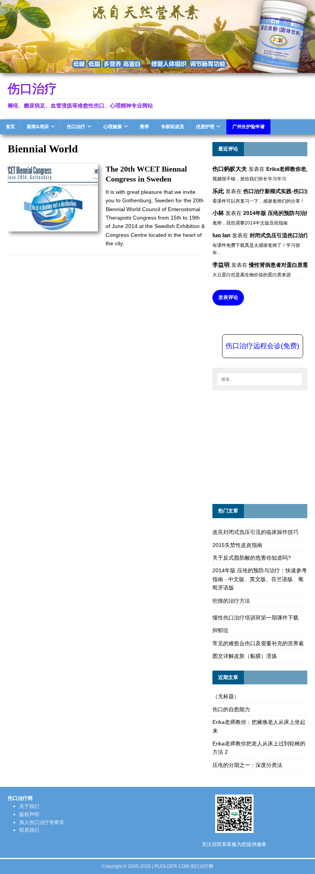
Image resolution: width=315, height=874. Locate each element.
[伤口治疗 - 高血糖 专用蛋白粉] (157, 68)
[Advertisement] (263, 446)
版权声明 (29, 814)
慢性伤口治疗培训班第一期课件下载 (255, 618)
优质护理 (205, 126)
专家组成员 (172, 126)
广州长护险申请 (248, 126)
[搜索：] (259, 379)
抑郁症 (220, 630)
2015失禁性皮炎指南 (237, 545)
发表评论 (228, 297)
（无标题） (225, 696)
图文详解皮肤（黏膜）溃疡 (244, 656)
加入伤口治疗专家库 (41, 822)
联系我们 (29, 830)
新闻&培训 (38, 126)
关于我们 (29, 806)
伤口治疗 (76, 126)
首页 (10, 126)
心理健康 (112, 126)
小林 (218, 213)
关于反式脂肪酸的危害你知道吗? (251, 558)
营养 (144, 126)
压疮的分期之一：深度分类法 (247, 765)
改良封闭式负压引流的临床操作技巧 (255, 532)
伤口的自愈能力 (231, 709)
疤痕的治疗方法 (231, 601)
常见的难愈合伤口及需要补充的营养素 (258, 643)
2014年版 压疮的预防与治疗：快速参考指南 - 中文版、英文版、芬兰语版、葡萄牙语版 (259, 579)
